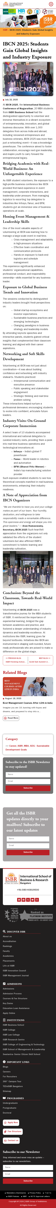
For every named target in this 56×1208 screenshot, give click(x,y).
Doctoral (7, 1113)
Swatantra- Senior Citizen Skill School (21, 1054)
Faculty (6, 951)
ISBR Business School (13, 1025)
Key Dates (8, 1004)
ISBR (5, 30)
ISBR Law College (11, 1035)
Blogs (5, 1067)
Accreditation (9, 942)
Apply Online (9, 1013)
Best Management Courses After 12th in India (27, 703)
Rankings (7, 946)
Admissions (8, 989)
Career (12, 746)
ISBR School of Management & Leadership (24, 1050)
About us (7, 937)
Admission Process (12, 994)
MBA (26, 746)
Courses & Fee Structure (15, 999)
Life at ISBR (9, 966)
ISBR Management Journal (16, 976)
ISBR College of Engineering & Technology (23, 1045)
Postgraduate (9, 1108)
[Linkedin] (19, 900)
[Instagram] (37, 900)
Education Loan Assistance (16, 1008)
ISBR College (9, 1030)
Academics (8, 956)
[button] (4, 702)
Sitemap (7, 1091)
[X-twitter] (28, 900)
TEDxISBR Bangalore (13, 1087)
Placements (9, 961)
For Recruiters (10, 1077)
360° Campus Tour (12, 1082)
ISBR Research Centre (13, 1040)
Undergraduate (10, 1103)
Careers (6, 1072)
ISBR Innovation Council (14, 971)
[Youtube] (32, 900)
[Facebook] (23, 900)
